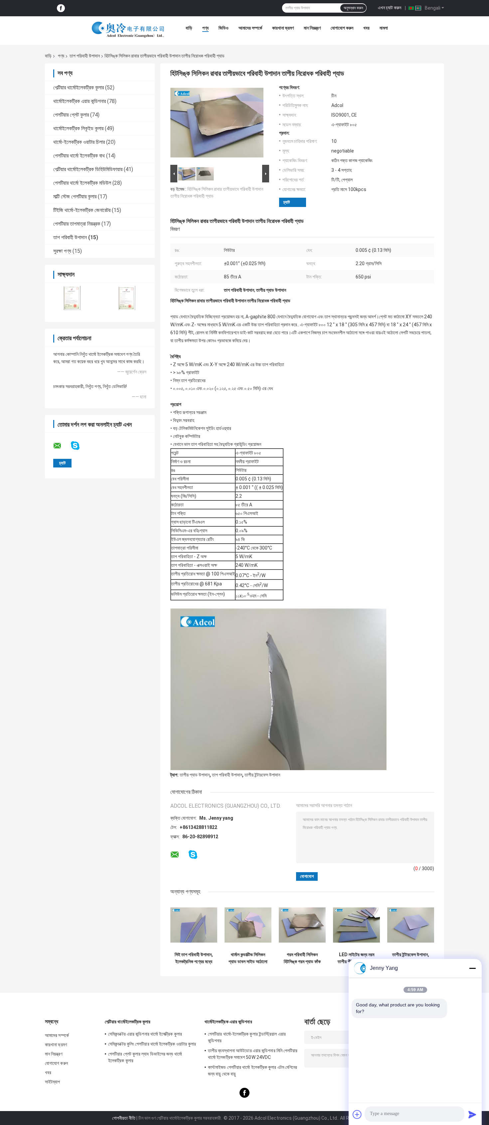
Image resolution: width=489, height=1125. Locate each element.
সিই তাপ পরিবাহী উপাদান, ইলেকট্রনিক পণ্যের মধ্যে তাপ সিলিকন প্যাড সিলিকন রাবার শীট (194, 958)
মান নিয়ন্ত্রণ (312, 28)
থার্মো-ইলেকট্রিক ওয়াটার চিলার (79, 142)
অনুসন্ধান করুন (353, 8)
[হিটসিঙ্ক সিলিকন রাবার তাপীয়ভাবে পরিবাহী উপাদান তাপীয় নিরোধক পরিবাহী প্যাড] (216, 124)
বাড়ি (189, 28)
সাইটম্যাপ (52, 1081)
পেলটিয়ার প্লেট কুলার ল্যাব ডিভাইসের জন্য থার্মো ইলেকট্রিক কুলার (145, 1057)
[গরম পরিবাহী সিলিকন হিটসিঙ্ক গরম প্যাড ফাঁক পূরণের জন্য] (302, 925)
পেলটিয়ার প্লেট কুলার (71, 115)
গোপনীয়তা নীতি (123, 1118)
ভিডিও (224, 28)
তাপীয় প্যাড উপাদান (195, 774)
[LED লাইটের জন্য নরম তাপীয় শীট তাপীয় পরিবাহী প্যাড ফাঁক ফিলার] (356, 925)
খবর (366, 28)
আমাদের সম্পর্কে (250, 28)
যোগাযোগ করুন (342, 28)
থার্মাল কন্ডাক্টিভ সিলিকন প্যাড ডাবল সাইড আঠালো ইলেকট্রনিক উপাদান (248, 958)
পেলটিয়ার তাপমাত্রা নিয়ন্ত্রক (76, 224)
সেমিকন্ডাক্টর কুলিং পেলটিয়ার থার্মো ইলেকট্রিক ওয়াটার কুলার (152, 1044)
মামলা (384, 28)
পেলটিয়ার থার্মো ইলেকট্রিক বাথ (79, 156)
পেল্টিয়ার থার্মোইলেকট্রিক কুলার (78, 87)
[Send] (472, 1114)
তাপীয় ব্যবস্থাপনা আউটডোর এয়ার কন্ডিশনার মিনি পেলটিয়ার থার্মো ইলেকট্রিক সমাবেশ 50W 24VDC (253, 1054)
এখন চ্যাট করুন (389, 7)
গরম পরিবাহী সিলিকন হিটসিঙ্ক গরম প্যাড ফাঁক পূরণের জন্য (302, 958)
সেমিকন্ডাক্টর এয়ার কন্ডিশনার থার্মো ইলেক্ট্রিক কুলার (145, 1034)
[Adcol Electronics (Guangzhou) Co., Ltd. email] (61, 446)
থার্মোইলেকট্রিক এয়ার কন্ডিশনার (79, 101)
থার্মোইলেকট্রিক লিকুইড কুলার (78, 128)
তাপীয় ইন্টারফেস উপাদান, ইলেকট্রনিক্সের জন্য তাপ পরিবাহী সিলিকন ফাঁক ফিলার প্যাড (410, 958)
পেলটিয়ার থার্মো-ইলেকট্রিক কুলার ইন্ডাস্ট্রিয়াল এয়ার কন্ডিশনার (247, 1037)
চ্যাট (286, 202)
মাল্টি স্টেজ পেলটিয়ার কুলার (74, 196)
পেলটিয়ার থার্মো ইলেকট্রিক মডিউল (82, 183)
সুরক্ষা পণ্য (62, 251)
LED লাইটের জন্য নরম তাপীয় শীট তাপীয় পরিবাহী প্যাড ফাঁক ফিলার (356, 958)
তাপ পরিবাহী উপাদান (85, 55)
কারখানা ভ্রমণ (283, 28)
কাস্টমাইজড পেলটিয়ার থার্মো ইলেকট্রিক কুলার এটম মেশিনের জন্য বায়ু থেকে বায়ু (252, 1070)
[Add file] (357, 1114)
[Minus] (472, 968)
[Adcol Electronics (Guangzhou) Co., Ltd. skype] (79, 445)
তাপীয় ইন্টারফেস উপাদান (262, 774)
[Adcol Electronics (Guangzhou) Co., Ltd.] (128, 30)
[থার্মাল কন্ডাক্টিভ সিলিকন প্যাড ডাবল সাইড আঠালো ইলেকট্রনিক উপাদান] (248, 925)
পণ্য (205, 28)
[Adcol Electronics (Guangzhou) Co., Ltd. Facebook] (61, 8)
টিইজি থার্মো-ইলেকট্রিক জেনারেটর (81, 210)
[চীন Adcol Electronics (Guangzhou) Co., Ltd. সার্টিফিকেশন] (72, 298)
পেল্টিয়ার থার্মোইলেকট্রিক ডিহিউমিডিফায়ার (87, 169)
